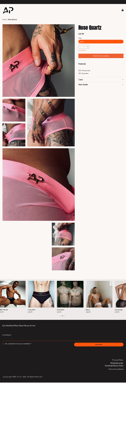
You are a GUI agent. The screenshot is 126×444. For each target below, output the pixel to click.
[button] (123, 10)
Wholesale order (116, 363)
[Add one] (87, 47)
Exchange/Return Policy (114, 365)
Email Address (7, 335)
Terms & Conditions (116, 369)
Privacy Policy (117, 360)
